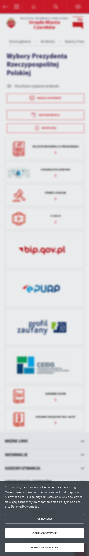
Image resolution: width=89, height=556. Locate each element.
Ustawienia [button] (44, 519)
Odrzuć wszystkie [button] (44, 533)
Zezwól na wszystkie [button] (45, 547)
